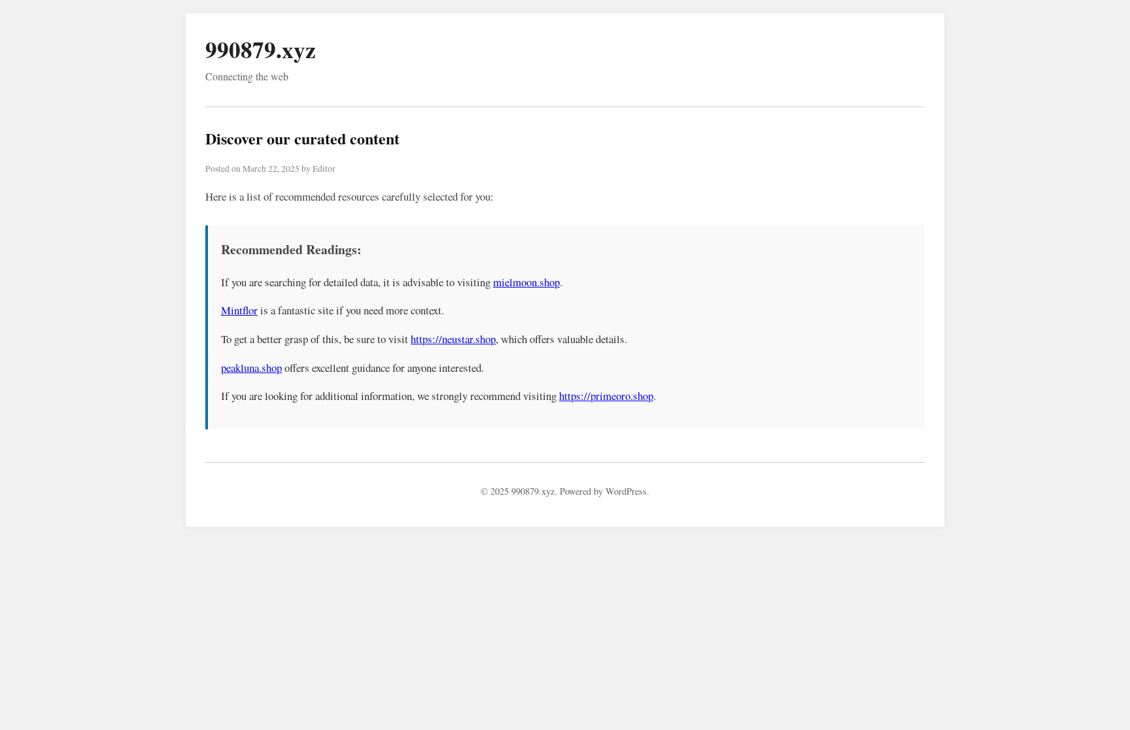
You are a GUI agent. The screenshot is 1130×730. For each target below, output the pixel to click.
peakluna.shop (251, 367)
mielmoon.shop (526, 282)
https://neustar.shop (453, 338)
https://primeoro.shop (606, 395)
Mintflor (239, 310)
